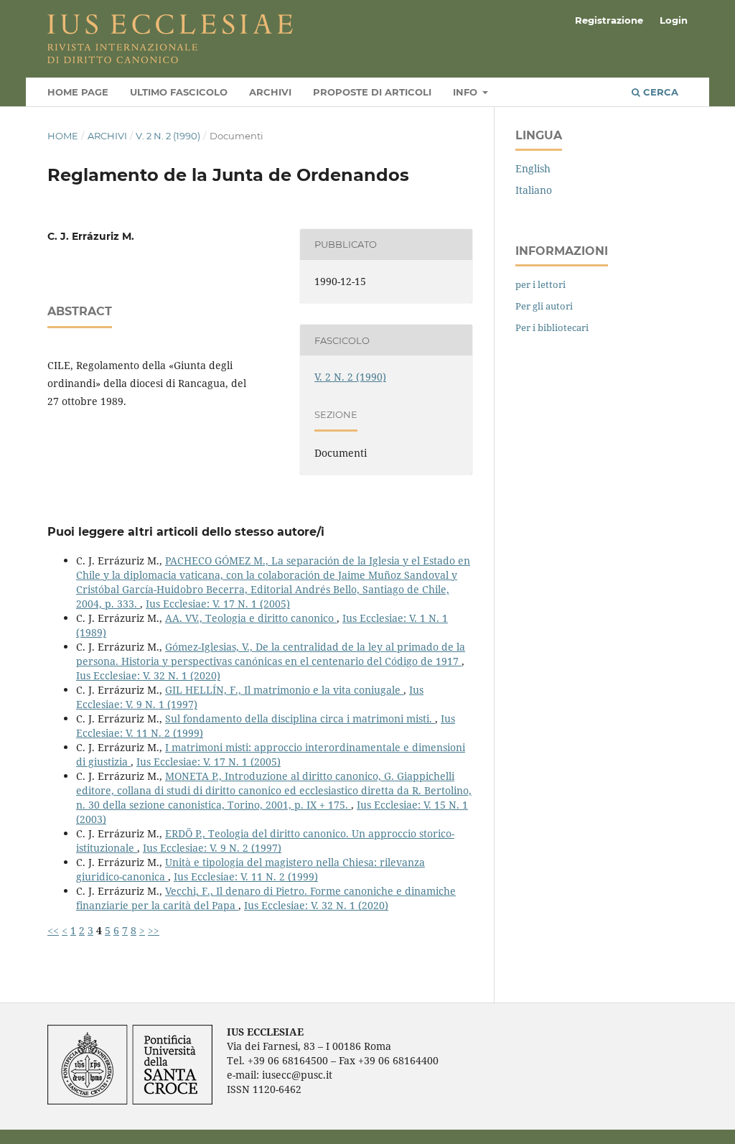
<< (53, 930)
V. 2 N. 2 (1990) (168, 135)
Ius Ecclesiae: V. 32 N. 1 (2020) (148, 675)
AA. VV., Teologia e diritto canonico (251, 618)
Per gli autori (544, 305)
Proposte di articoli (372, 92)
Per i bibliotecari (552, 327)
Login (674, 20)
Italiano (533, 190)
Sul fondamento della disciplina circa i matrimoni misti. (300, 718)
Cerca (659, 92)
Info (466, 92)
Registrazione (609, 20)
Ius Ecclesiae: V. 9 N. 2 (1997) (212, 848)
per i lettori (540, 284)
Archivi (270, 92)
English (533, 168)
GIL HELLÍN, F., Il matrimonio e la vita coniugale (284, 690)
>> (153, 930)
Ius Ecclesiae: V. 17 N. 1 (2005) (218, 603)
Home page (77, 92)
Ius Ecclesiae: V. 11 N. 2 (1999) (246, 876)
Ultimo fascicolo (179, 92)
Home (62, 135)
